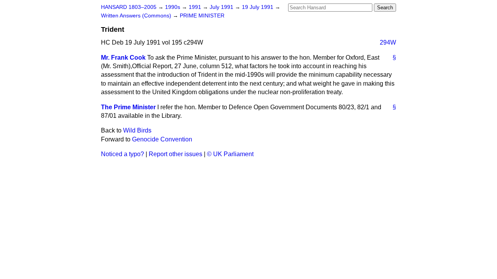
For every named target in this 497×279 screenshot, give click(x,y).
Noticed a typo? (122, 154)
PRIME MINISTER (202, 16)
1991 (196, 7)
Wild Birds (137, 130)
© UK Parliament (230, 154)
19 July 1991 (258, 7)
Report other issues (175, 154)
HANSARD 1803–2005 (128, 7)
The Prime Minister (128, 107)
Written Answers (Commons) (137, 16)
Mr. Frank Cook (123, 57)
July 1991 (222, 7)
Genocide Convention (162, 139)
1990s (173, 7)
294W (388, 42)
